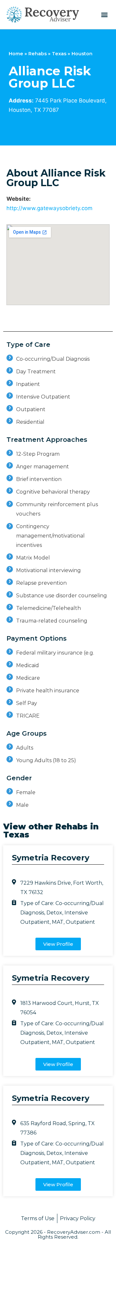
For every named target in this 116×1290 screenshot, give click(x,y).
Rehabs (37, 54)
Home (16, 54)
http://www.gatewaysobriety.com (49, 208)
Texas (59, 54)
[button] (104, 14)
